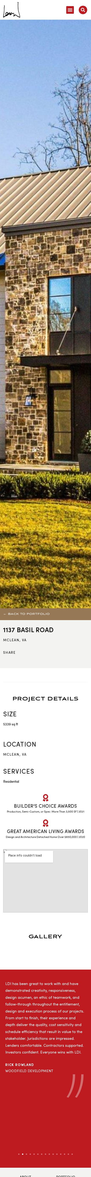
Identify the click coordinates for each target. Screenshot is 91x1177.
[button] (70, 10)
